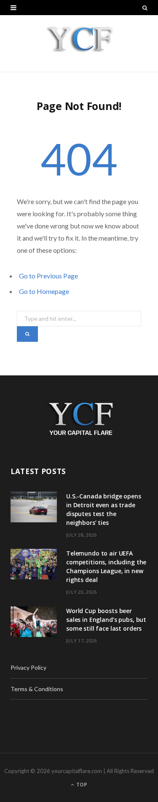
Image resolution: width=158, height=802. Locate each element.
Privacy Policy (28, 667)
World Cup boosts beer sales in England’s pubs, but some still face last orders (106, 619)
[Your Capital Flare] (79, 43)
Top (81, 784)
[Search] (144, 7)
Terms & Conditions (37, 688)
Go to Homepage (44, 291)
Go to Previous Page (48, 276)
